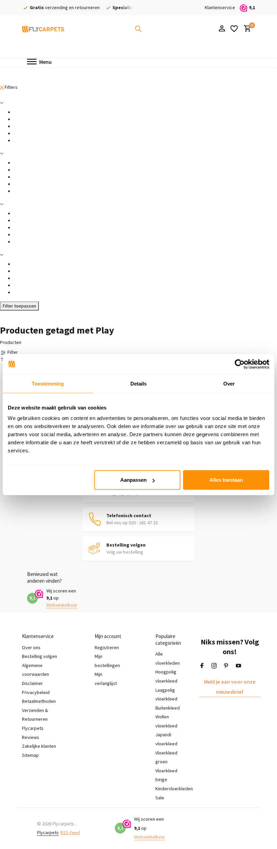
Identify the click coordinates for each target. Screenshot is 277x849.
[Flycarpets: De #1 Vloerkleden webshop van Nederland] (43, 28)
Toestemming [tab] (48, 383)
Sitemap (30, 755)
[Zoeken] (138, 28)
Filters (11, 87)
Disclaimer (32, 683)
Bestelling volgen (39, 656)
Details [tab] (138, 383)
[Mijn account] (222, 29)
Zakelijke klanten (39, 746)
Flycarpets (48, 832)
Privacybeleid (36, 692)
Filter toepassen (19, 306)
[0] (246, 29)
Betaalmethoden (39, 701)
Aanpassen (133, 480)
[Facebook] (202, 666)
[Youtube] (238, 666)
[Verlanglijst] (234, 28)
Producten (10, 342)
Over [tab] (229, 383)
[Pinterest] (226, 666)
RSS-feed (70, 832)
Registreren (107, 647)
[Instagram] (214, 666)
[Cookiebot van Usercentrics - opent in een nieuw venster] (239, 364)
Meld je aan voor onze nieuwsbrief (229, 686)
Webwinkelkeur (61, 605)
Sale (159, 798)
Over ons (31, 647)
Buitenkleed (167, 708)
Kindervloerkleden (174, 789)
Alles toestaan (226, 480)
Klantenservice (220, 7)
